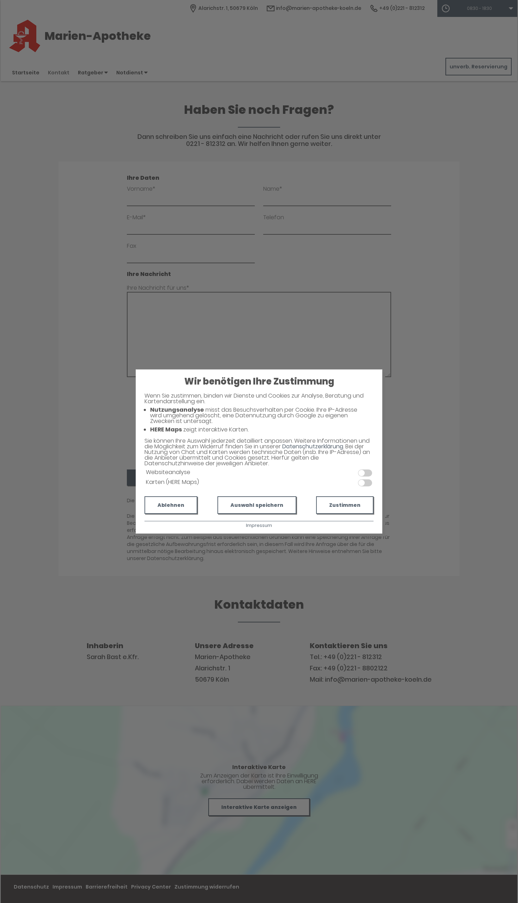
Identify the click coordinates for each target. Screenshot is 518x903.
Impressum (259, 525)
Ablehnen (171, 505)
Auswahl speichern (256, 505)
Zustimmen (344, 505)
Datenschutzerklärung (312, 446)
